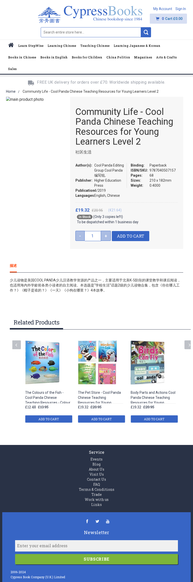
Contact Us (96, 479)
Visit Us (96, 474)
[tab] (17, 266)
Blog (96, 464)
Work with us (97, 499)
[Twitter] (97, 521)
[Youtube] (108, 521)
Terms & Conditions (96, 489)
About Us (96, 469)
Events (96, 459)
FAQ (96, 484)
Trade (96, 494)
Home (11, 91)
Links (96, 504)
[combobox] (91, 32)
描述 (13, 265)
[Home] (11, 46)
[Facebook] (87, 521)
